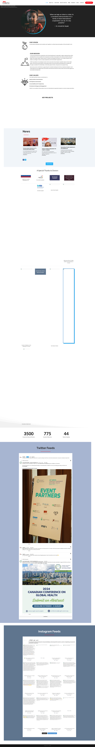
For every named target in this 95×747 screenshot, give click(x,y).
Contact (82, 2)
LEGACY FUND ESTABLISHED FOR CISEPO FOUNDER (49, 149)
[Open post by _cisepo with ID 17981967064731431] (43, 703)
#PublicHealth (30, 468)
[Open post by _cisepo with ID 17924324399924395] (69, 651)
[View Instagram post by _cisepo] (34, 656)
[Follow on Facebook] (23, 160)
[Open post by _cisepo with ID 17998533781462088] (43, 721)
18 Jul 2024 (45, 561)
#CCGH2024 (45, 463)
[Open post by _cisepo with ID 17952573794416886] (69, 668)
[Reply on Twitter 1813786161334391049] (23, 614)
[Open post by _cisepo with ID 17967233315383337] (43, 668)
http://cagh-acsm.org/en (42, 563)
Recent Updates (63, 2)
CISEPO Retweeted (25, 460)
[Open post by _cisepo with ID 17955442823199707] (56, 686)
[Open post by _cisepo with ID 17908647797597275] (56, 721)
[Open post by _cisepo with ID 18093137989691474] (29, 651)
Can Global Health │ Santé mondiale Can (30, 462)
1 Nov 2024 (45, 462)
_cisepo (29, 645)
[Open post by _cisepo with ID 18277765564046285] (69, 721)
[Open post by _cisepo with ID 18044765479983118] (43, 651)
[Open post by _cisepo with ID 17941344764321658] (29, 703)
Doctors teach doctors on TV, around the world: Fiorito (30, 149)
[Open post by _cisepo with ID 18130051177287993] (29, 721)
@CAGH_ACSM (40, 462)
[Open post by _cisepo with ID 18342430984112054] (29, 668)
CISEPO (24, 547)
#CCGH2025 (24, 466)
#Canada (35, 468)
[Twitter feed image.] (47, 506)
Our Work (56, 2)
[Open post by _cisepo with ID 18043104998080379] (56, 651)
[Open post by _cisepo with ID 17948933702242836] (69, 703)
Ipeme (69, 2)
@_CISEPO (27, 547)
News (77, 2)
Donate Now (89, 2)
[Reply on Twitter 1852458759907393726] (23, 544)
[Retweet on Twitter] (21, 460)
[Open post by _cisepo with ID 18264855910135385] (56, 668)
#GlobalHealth (25, 468)
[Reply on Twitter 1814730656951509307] (23, 556)
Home (47, 2)
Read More (25, 154)
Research (73, 2)
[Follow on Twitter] (25, 160)
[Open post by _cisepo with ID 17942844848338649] (29, 686)
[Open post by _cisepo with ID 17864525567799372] (56, 703)
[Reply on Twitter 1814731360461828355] (23, 551)
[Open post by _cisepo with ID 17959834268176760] (69, 686)
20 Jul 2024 (32, 547)
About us (51, 2)
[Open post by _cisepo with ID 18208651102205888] (43, 686)
